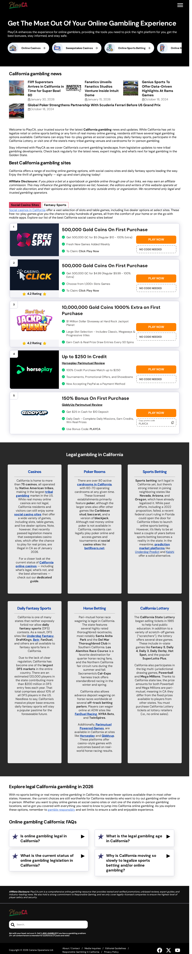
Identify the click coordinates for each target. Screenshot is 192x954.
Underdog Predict (147, 552)
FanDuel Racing (86, 714)
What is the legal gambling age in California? (134, 838)
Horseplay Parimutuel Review (83, 363)
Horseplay (87, 736)
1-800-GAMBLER (48, 933)
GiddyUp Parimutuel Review (82, 405)
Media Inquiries (93, 948)
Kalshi (170, 552)
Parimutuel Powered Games (96, 726)
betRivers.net (94, 548)
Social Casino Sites (25, 205)
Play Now (156, 239)
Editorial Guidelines (115, 948)
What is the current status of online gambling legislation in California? (47, 860)
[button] (180, 5)
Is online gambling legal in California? (43, 838)
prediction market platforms (154, 546)
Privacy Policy (111, 951)
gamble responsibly (61, 810)
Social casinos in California (27, 210)
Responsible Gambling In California (80, 951)
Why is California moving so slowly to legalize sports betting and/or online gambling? (131, 863)
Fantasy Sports (55, 205)
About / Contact (71, 948)
